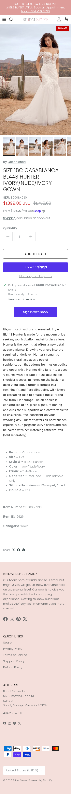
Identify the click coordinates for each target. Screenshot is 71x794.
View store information (21, 299)
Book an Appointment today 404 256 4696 (43, 9)
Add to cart (35, 254)
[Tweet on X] (13, 549)
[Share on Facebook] (18, 549)
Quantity (10, 228)
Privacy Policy (12, 649)
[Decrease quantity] (8, 236)
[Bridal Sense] (35, 19)
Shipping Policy (13, 661)
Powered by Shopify (40, 780)
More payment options (35, 276)
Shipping (9, 218)
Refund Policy (12, 667)
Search (8, 642)
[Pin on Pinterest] (23, 549)
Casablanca (17, 162)
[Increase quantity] (31, 236)
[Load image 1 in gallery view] (35, 79)
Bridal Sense (20, 780)
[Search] (13, 19)
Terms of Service (15, 655)
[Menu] (4, 19)
